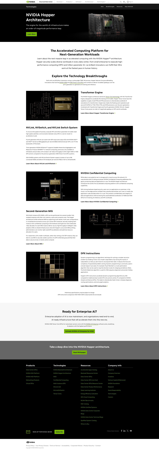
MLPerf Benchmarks (87, 400)
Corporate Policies (76, 445)
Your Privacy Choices (42, 445)
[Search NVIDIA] (121, 1)
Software (78, 2)
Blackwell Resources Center (89, 373)
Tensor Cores (57, 393)
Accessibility (65, 445)
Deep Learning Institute (88, 390)
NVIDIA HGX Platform (33, 376)
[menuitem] (45, 2)
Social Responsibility (114, 390)
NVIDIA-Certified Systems (89, 407)
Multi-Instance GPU (59, 383)
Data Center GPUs (31, 370)
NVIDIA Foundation (114, 383)
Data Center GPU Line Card (89, 380)
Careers (110, 397)
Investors (111, 376)
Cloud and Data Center (46, 2)
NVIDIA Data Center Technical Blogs (92, 417)
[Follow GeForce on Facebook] (122, 431)
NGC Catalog (85, 404)
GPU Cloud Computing (88, 397)
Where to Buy (85, 424)
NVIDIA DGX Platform (33, 373)
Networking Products (32, 380)
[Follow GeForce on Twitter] (128, 431)
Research (111, 387)
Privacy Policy (30, 445)
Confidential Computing (60, 380)
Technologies (101, 2)
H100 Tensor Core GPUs (77, 82)
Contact (98, 445)
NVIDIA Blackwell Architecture (62, 370)
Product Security (89, 445)
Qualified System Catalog (89, 420)
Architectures (89, 2)
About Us (111, 370)
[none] (121, 2)
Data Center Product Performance (91, 387)
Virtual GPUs (30, 383)
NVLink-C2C (57, 387)
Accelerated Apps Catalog (89, 370)
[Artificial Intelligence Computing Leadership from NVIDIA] (30, 2)
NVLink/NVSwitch (58, 390)
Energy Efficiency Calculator (89, 393)
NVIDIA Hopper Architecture (62, 373)
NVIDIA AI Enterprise (92, 324)
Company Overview (114, 373)
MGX (54, 376)
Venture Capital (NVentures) (116, 380)
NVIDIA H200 (63, 82)
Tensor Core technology (112, 96)
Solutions (60, 2)
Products (69, 2)
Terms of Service (55, 445)
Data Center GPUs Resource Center (92, 383)
